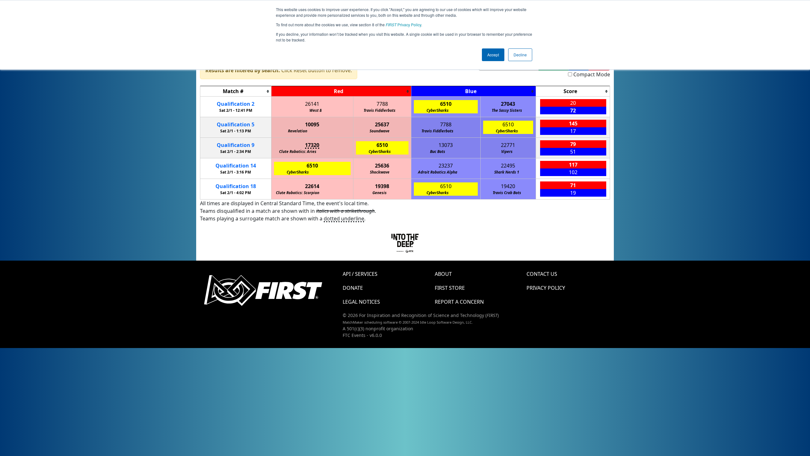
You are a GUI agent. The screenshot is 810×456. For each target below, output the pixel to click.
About (443, 273)
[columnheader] (235, 91)
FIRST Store (450, 287)
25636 (382, 165)
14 (235, 165)
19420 (508, 186)
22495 (508, 165)
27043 (508, 103)
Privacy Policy (403, 24)
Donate (353, 287)
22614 (312, 186)
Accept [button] (493, 54)
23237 (446, 165)
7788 (382, 103)
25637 (382, 124)
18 (235, 186)
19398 (382, 186)
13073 (446, 145)
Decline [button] (520, 54)
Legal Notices (361, 301)
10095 (312, 124)
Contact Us (541, 273)
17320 (312, 145)
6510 (446, 103)
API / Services (360, 273)
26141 (312, 103)
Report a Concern (459, 301)
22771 (508, 145)
